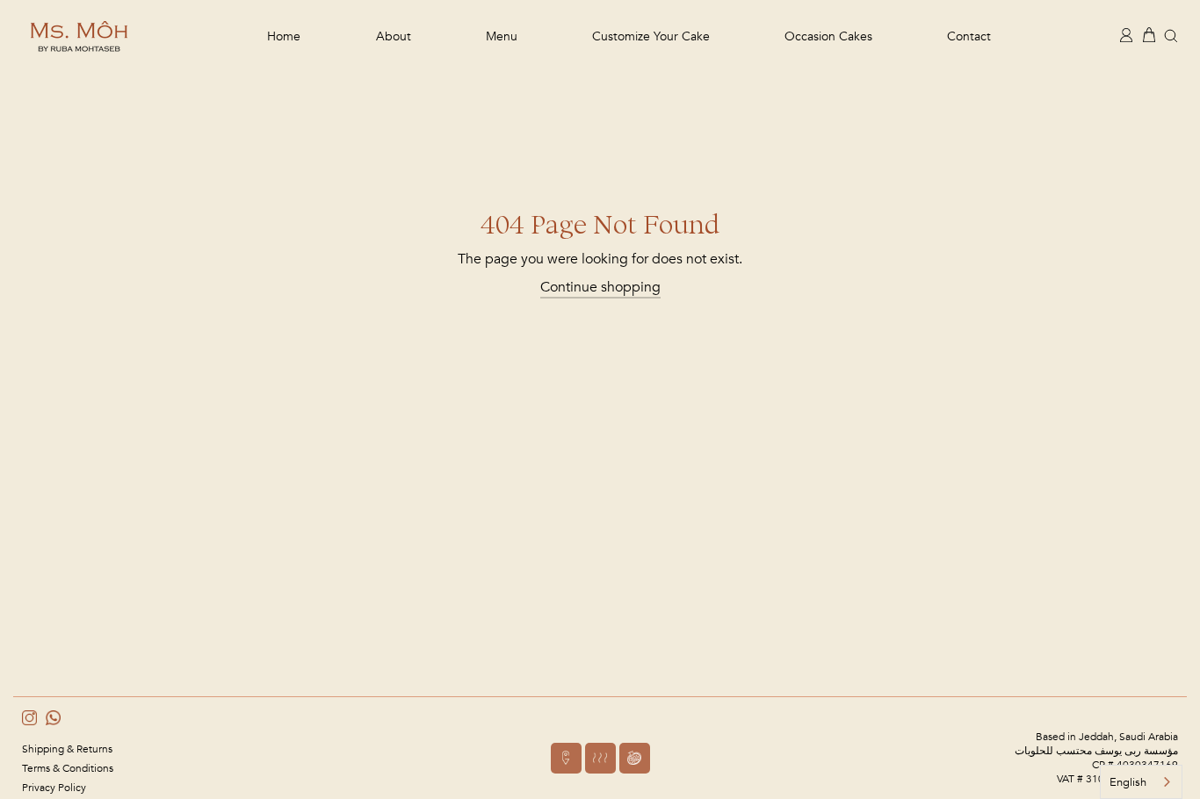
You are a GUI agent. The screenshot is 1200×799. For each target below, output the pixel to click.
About (393, 36)
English (1128, 782)
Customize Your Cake (651, 36)
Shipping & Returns (67, 749)
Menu (501, 36)
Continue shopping (600, 287)
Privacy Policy (54, 788)
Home (283, 36)
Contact (969, 36)
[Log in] (1126, 34)
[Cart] (1149, 34)
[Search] (1171, 34)
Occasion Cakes (828, 36)
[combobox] (1141, 782)
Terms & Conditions (67, 768)
